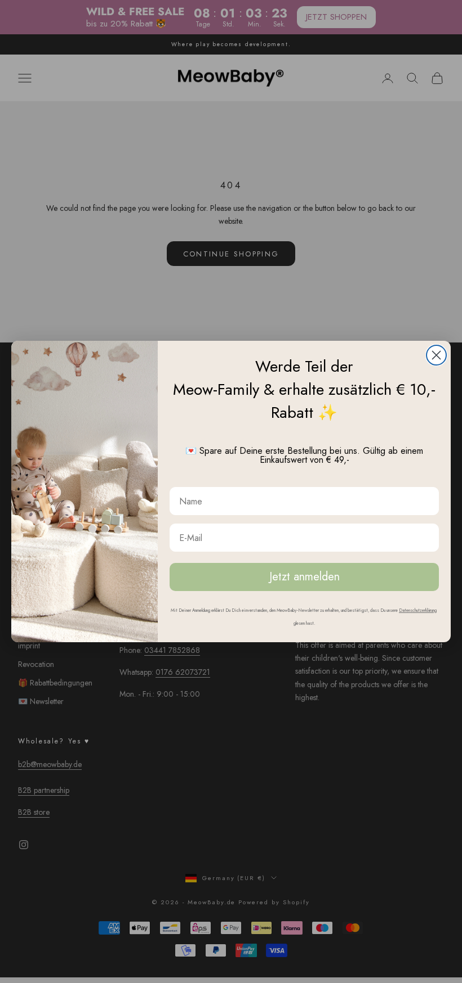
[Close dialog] (436, 355)
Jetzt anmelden (304, 577)
